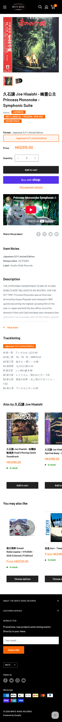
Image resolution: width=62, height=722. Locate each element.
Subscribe (13, 649)
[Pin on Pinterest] (44, 234)
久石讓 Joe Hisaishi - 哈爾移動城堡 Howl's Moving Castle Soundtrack (21, 453)
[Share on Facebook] (38, 234)
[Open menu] (4, 7)
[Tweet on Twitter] (50, 234)
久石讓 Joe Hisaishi (28, 404)
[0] (53, 7)
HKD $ (7, 665)
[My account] (46, 7)
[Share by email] (56, 234)
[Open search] (40, 7)
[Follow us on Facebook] (5, 680)
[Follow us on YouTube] (23, 680)
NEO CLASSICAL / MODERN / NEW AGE (25, 116)
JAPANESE (18, 112)
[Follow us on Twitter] (11, 680)
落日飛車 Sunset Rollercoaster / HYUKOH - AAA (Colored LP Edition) (20, 552)
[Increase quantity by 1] (35, 158)
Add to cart (31, 169)
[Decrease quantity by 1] (18, 158)
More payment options (31, 187)
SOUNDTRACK (13, 121)
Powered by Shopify (12, 715)
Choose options (22, 579)
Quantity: (8, 158)
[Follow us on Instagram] (17, 680)
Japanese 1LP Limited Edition (19, 346)
